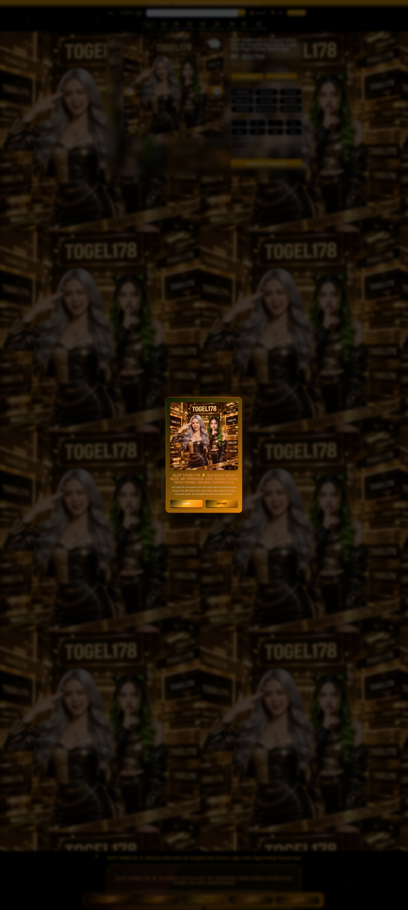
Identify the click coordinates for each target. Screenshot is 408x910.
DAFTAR (221, 503)
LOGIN (186, 503)
